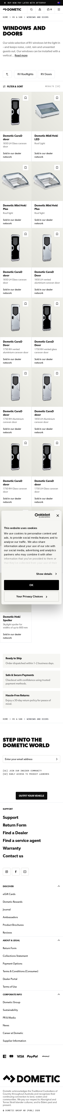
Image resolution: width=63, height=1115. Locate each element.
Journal (7, 909)
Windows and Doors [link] (37, 17)
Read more (21, 55)
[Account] (40, 9)
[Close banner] (58, 515)
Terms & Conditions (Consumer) (20, 971)
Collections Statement (15, 955)
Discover (8, 886)
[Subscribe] (56, 759)
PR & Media (20, 1017)
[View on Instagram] (6, 872)
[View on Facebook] (16, 872)
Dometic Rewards (12, 901)
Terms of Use (10, 986)
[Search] (31, 9)
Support (10, 817)
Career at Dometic (24, 1033)
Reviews (7, 932)
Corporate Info (12, 994)
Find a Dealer (15, 832)
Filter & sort (15, 86)
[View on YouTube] (25, 872)
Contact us (13, 855)
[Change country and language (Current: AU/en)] (58, 3)
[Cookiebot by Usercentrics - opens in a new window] (37, 515)
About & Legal (11, 940)
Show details (44, 573)
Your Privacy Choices (29, 596)
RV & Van (17, 17)
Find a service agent (22, 840)
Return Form (14, 825)
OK (31, 584)
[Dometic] (12, 9)
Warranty (12, 848)
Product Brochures (24, 924)
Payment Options (23, 963)
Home (5, 17)
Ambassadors (10, 917)
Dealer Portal (21, 979)
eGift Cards (9, 894)
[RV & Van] (7, 74)
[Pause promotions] (5, 3)
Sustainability (10, 1010)
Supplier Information (14, 1040)
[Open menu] (59, 9)
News (17, 1025)
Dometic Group (22, 1002)
